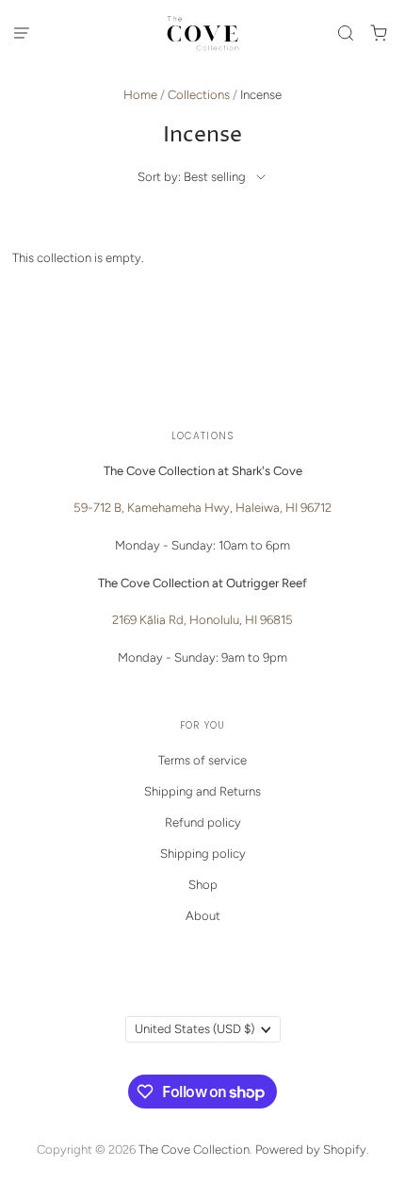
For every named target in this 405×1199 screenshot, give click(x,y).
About (203, 916)
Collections (199, 95)
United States (194, 1029)
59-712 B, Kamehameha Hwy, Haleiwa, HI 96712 (202, 508)
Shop (203, 885)
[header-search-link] (346, 32)
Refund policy (203, 822)
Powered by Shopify (310, 1149)
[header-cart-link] (379, 32)
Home (140, 95)
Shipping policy (203, 853)
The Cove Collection (194, 1149)
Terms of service (202, 760)
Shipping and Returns (202, 791)
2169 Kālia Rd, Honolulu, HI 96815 (202, 620)
